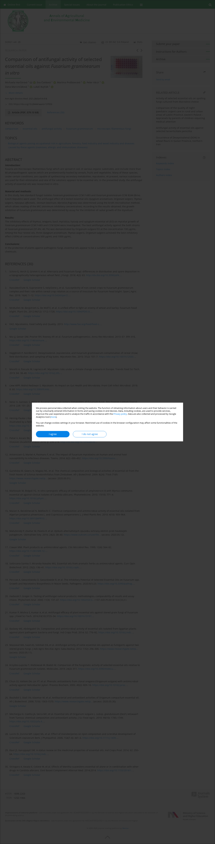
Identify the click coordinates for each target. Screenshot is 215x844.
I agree (53, 434)
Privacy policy (120, 414)
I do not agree (90, 434)
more (53, 417)
